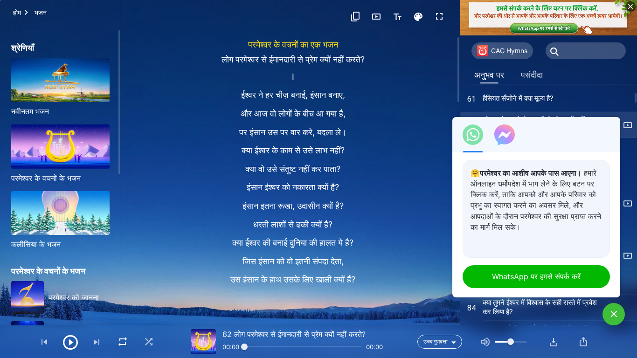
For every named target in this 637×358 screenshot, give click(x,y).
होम (17, 12)
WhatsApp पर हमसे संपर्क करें (536, 276)
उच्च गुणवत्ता (435, 341)
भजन (41, 12)
